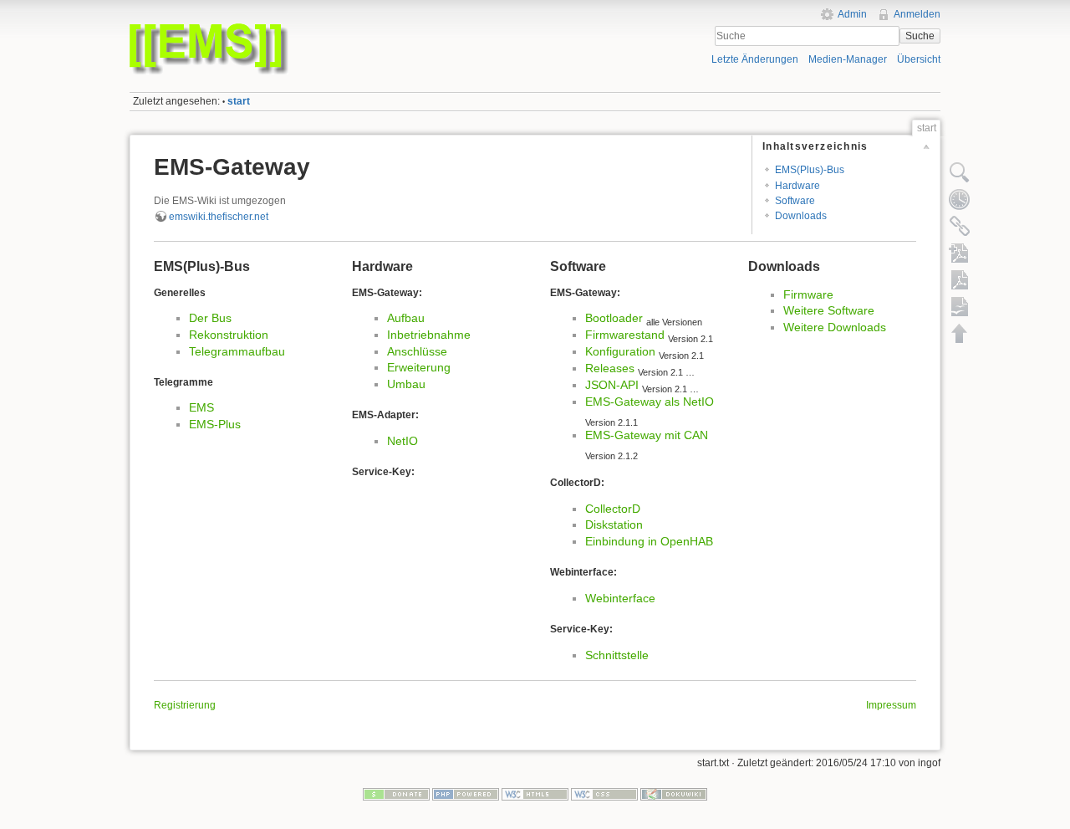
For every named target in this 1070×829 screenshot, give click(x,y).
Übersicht (918, 59)
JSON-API (612, 384)
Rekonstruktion (228, 334)
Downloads (801, 216)
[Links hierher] (959, 225)
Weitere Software (828, 310)
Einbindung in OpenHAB (649, 541)
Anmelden (917, 14)
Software (795, 201)
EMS (201, 407)
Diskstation (614, 524)
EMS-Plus (215, 424)
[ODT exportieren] (959, 306)
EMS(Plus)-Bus (809, 170)
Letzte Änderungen (754, 59)
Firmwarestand (625, 334)
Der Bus (210, 318)
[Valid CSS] (604, 794)
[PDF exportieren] (959, 279)
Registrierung (185, 705)
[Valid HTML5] (535, 794)
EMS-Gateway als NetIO (649, 401)
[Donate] (396, 794)
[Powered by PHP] (465, 794)
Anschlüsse (417, 351)
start (238, 101)
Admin (852, 14)
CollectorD (612, 508)
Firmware (808, 294)
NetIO (402, 441)
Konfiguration (620, 351)
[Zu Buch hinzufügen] (959, 252)
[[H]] (328, 27)
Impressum (891, 705)
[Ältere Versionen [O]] (959, 199)
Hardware (797, 186)
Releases (609, 368)
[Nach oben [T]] (959, 333)
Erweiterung (419, 367)
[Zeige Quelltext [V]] (959, 172)
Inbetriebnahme (429, 334)
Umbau (406, 384)
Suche (920, 36)
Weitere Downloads (834, 327)
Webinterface (620, 598)
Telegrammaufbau (237, 351)
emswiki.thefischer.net (218, 217)
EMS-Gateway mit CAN (646, 435)
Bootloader (614, 318)
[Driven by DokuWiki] (673, 794)
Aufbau (406, 318)
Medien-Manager (847, 59)
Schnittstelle (617, 655)
